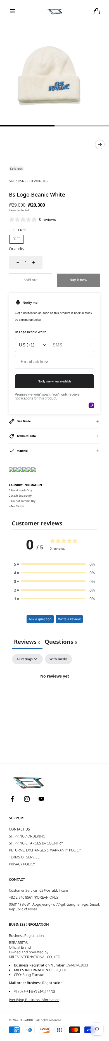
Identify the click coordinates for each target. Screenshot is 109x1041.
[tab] (60, 642)
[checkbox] (58, 659)
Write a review (69, 619)
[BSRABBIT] (55, 11)
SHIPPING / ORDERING (27, 836)
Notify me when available (54, 381)
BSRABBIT (27, 1020)
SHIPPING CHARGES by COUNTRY (36, 843)
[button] (12, 11)
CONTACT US (19, 829)
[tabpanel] (54, 695)
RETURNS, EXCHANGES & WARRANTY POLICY (45, 850)
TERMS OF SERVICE (24, 857)
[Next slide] (100, 144)
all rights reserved (48, 1020)
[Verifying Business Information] (35, 999)
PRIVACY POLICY (22, 864)
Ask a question (40, 619)
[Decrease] (14, 262)
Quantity (16, 248)
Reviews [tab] (27, 641)
